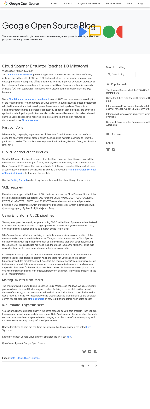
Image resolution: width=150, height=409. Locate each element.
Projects (67, 3)
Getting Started (19, 180)
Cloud (20, 358)
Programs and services (88, 3)
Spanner (36, 358)
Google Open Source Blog (49, 26)
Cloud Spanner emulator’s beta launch (28, 99)
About (129, 3)
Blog (140, 3)
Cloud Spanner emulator (20, 74)
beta (13, 358)
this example (37, 299)
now (69, 336)
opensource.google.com (21, 3)
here (88, 327)
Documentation (113, 3)
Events (54, 3)
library (27, 358)
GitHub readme (30, 120)
